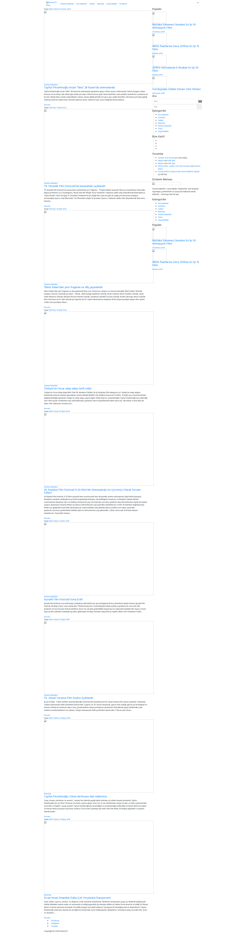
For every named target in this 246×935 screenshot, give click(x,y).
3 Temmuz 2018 (158, 31)
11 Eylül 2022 (61, 107)
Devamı (47, 104)
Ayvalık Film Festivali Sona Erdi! (63, 599)
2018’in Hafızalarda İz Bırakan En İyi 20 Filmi (175, 69)
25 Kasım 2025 (65, 9)
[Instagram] (158, 148)
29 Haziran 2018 (158, 93)
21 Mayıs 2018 (64, 718)
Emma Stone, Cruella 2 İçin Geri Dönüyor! (174, 166)
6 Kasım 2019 (157, 53)
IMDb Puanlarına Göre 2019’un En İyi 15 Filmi (175, 48)
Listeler (92, 3)
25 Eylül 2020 (64, 411)
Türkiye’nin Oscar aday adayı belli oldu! (67, 388)
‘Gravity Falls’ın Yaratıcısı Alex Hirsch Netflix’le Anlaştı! (178, 171)
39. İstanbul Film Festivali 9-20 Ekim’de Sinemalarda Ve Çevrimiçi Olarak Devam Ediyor (92, 491)
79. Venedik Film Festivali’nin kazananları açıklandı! (74, 186)
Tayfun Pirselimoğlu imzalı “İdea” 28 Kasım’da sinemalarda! (79, 87)
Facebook (55, 920)
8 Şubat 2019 (157, 74)
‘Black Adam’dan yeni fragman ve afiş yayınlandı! (73, 287)
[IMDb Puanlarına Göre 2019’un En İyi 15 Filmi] (159, 39)
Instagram (55, 923)
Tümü (160, 128)
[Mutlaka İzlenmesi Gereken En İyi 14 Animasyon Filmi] (159, 17)
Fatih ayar (171, 160)
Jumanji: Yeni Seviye (166, 157)
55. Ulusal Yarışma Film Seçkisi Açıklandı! (68, 698)
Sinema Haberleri (67, 3)
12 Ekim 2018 (64, 521)
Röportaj (100, 3)
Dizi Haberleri (81, 3)
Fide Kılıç (52, 107)
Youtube (54, 926)
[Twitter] (158, 143)
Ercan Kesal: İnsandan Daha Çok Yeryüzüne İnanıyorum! (77, 898)
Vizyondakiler (111, 3)
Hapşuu (161, 160)
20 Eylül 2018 (64, 619)
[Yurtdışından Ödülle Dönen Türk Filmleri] (159, 82)
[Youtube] (158, 146)
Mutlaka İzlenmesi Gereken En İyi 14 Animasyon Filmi (174, 26)
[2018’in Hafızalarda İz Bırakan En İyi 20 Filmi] (159, 60)
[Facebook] (158, 140)
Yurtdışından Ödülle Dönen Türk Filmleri (176, 89)
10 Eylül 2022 (61, 209)
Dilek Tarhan (54, 9)
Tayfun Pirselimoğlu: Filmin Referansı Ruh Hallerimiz (75, 796)
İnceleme (123, 3)
